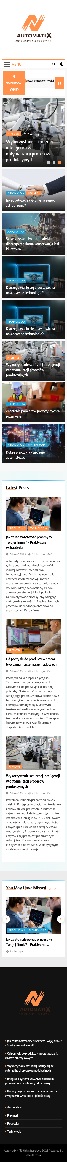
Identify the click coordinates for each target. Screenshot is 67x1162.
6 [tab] (50, 889)
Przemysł (34, 193)
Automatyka (15, 136)
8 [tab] (59, 889)
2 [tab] (54, 163)
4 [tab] (40, 889)
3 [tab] (60, 163)
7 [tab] (55, 889)
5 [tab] (45, 889)
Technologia (37, 136)
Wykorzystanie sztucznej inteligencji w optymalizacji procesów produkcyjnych (33, 369)
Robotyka (13, 1123)
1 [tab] (49, 163)
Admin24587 (18, 554)
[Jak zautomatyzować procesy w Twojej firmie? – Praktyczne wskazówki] (33, 514)
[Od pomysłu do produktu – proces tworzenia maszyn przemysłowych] (33, 636)
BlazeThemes (33, 1155)
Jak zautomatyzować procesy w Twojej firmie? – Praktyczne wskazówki (30, 153)
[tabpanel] (33, 132)
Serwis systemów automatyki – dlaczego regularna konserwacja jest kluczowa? (32, 243)
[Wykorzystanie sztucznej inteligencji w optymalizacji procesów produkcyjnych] (33, 753)
